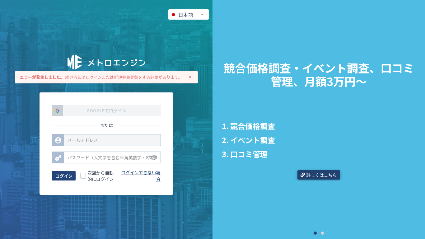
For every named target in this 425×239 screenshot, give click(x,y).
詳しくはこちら (321, 174)
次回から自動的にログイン (100, 176)
